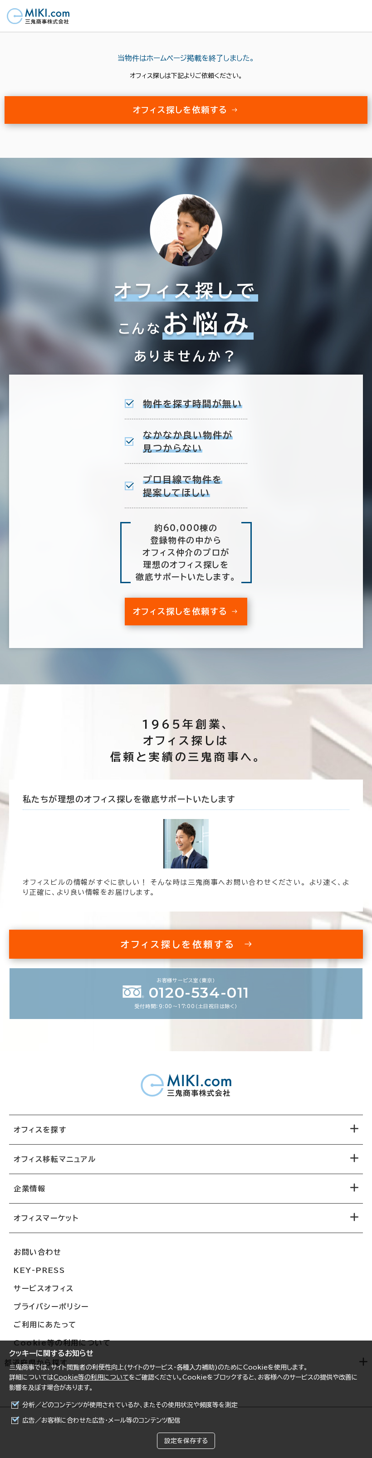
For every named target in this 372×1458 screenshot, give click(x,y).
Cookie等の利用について (91, 1377)
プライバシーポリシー (51, 1306)
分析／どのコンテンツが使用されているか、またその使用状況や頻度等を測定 (130, 1405)
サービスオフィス (44, 1288)
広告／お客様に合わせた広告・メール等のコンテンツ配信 (101, 1420)
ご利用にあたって (45, 1324)
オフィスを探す (40, 1129)
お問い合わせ (38, 1252)
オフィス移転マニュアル (55, 1159)
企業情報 (29, 1188)
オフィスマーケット (46, 1218)
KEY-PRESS (39, 1270)
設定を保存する (186, 1441)
